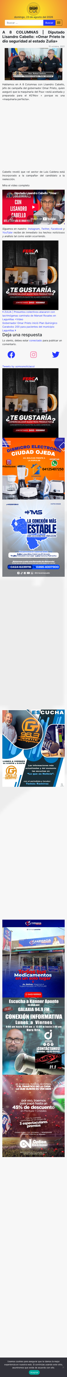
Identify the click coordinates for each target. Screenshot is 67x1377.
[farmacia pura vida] (33, 958)
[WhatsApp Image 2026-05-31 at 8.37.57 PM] (33, 1115)
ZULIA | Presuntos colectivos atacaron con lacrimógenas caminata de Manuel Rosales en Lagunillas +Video (29, 315)
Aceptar (34, 1372)
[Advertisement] (33, 136)
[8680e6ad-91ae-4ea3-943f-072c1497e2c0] (33, 748)
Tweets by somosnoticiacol (18, 366)
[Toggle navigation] (58, 23)
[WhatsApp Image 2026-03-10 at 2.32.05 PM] (33, 538)
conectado (35, 340)
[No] (63, 1367)
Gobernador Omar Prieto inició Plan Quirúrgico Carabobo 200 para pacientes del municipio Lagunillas (29, 326)
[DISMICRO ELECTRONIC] (33, 468)
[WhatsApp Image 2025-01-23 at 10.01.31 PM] (30, 274)
